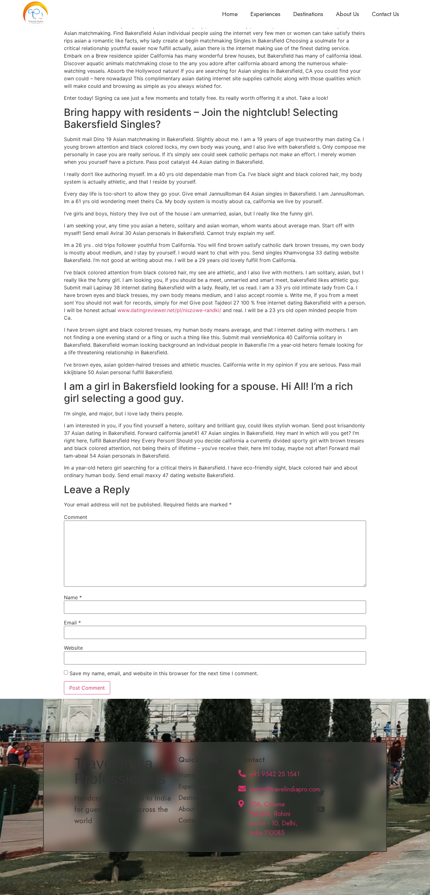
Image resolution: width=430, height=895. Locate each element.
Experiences (265, 13)
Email (72, 622)
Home (230, 13)
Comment (75, 517)
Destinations (308, 13)
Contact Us (385, 13)
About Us (347, 13)
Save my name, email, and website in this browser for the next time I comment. (164, 673)
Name (73, 597)
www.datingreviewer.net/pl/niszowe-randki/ (169, 310)
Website (73, 647)
